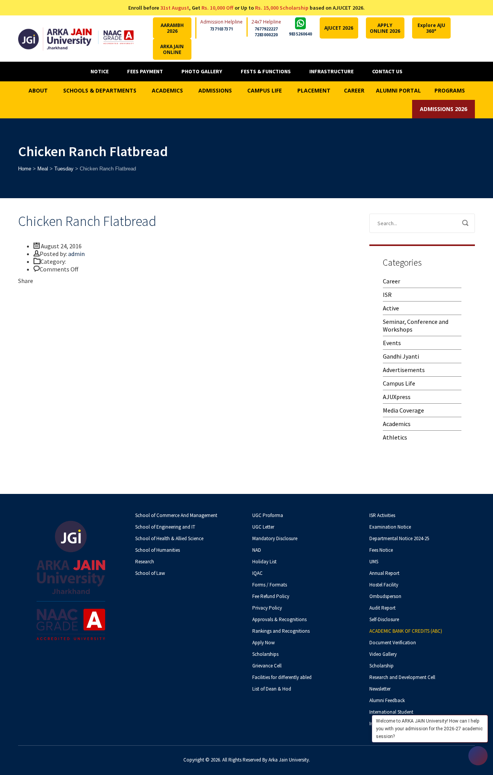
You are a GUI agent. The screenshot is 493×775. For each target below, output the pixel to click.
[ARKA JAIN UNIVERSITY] (76, 38)
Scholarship (381, 665)
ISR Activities (382, 515)
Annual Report (384, 573)
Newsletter (380, 689)
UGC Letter (263, 527)
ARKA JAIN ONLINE (172, 49)
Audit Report (382, 608)
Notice (100, 71)
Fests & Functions (266, 71)
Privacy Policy (267, 608)
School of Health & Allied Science (169, 538)
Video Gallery (383, 654)
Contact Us (387, 71)
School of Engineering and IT (165, 527)
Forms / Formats (269, 584)
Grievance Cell (267, 665)
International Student (391, 712)
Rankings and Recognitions (281, 631)
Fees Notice (381, 550)
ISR (387, 294)
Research (144, 561)
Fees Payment (145, 71)
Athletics (395, 437)
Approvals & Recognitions (279, 619)
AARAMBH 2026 (172, 28)
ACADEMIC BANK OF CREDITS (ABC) (405, 631)
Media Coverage (403, 410)
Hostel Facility (383, 584)
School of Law (150, 573)
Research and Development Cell (402, 677)
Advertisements (404, 370)
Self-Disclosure (384, 619)
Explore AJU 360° (431, 28)
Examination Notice (390, 527)
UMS (373, 561)
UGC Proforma (267, 515)
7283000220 (266, 34)
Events (392, 343)
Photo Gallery (201, 71)
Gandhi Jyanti (401, 356)
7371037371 (221, 29)
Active (391, 308)
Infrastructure (331, 71)
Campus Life (399, 383)
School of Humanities (157, 550)
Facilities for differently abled (282, 677)
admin (76, 254)
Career (391, 281)
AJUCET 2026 (338, 28)
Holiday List (264, 561)
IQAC (257, 573)
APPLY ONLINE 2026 (385, 28)
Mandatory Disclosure (274, 538)
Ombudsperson (385, 596)
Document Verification (392, 642)
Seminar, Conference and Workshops (415, 325)
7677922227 (266, 29)
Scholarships (265, 654)
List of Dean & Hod (271, 689)
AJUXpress (397, 397)
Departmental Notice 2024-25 (399, 538)
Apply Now (263, 642)
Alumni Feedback (387, 700)
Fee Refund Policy (270, 596)
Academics (397, 424)
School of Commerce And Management (176, 515)
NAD (256, 550)
